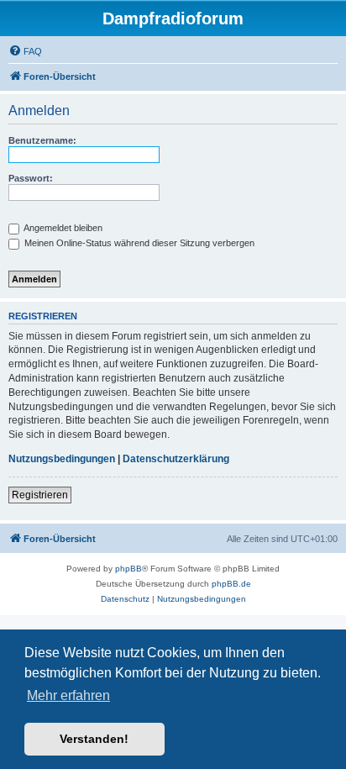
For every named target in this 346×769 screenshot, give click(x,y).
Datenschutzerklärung (176, 459)
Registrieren (40, 495)
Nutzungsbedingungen (61, 459)
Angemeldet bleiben (62, 228)
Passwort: (30, 178)
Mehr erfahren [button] (68, 695)
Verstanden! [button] (94, 738)
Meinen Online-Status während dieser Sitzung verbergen (138, 243)
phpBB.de (231, 583)
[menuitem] (25, 51)
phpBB (128, 568)
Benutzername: (42, 140)
